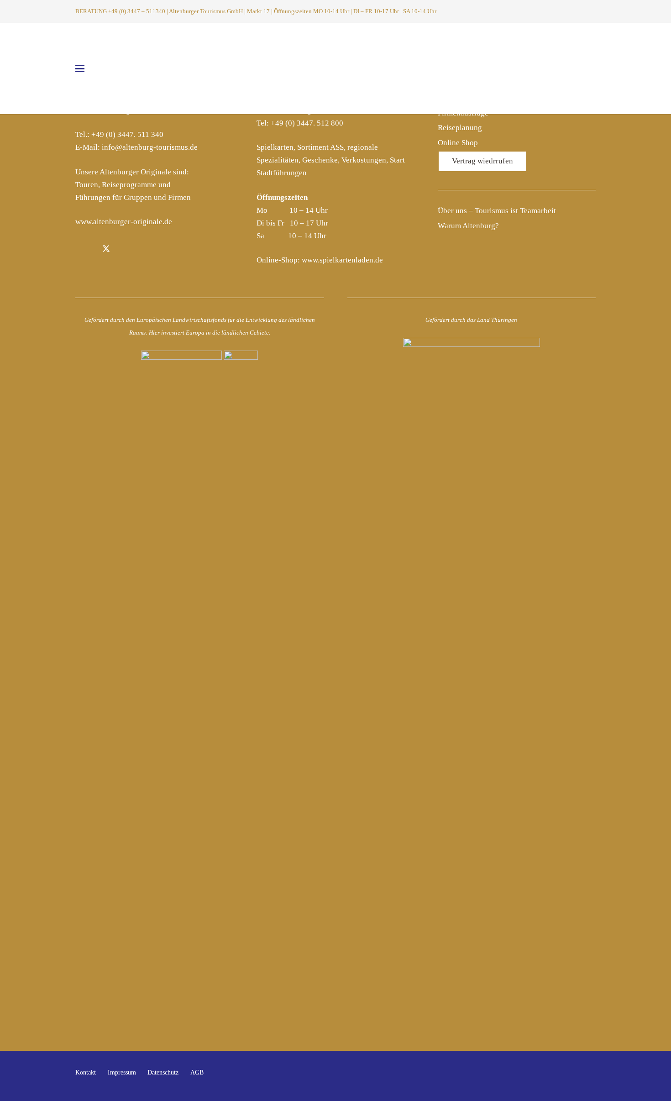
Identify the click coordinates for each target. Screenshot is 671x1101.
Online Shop (458, 142)
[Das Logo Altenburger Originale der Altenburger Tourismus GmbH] (335, 68)
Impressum (122, 1072)
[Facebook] (85, 250)
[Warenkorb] (590, 11)
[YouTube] (586, 1076)
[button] (577, 11)
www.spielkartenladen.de (342, 260)
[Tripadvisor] (148, 250)
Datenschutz (162, 1072)
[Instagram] (127, 250)
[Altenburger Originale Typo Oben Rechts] (530, 71)
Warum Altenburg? (468, 225)
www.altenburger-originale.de (123, 221)
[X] (106, 250)
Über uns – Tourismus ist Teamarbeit (497, 210)
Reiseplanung (460, 127)
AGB (197, 1072)
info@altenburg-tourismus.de (150, 147)
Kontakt (85, 1072)
